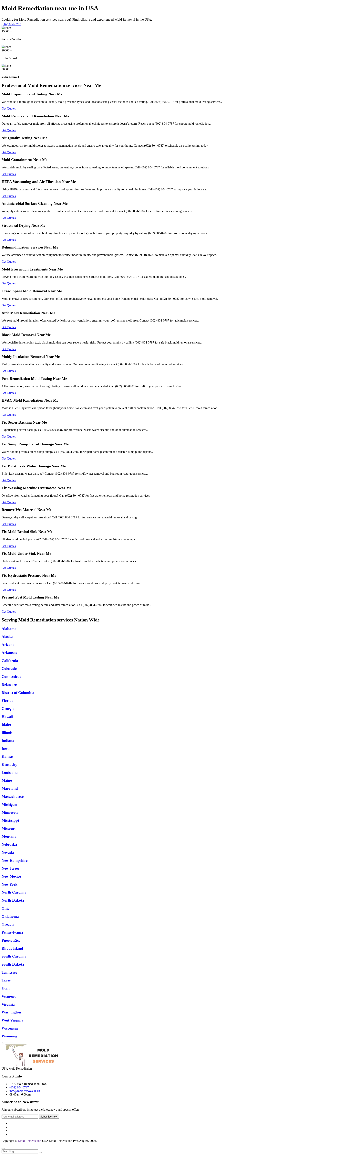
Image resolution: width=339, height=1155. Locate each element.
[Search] (40, 1152)
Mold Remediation (29, 1140)
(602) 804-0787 (11, 24)
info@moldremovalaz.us (24, 1091)
